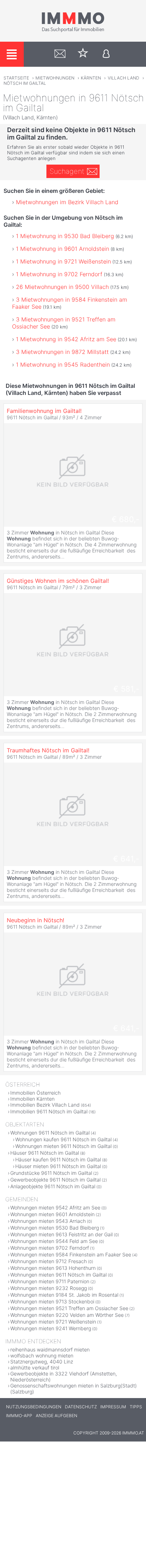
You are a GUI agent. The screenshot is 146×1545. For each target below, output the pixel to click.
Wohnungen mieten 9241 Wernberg (50, 1328)
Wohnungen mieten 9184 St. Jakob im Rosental (64, 1295)
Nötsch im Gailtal (25, 83)
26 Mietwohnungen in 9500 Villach (62, 286)
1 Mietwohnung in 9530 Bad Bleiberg (65, 235)
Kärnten (91, 78)
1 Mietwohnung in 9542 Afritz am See (66, 339)
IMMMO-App (19, 1415)
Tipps (136, 1406)
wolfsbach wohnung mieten (41, 1355)
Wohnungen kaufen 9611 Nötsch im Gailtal (63, 1139)
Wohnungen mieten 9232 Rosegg (48, 1288)
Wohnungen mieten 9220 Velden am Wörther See (67, 1315)
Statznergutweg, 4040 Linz (41, 1361)
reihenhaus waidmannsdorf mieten (50, 1349)
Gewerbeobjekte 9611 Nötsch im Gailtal (55, 1180)
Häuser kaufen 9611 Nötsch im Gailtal (58, 1159)
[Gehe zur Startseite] (73, 31)
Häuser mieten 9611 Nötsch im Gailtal (58, 1166)
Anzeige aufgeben (56, 1415)
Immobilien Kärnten (32, 1099)
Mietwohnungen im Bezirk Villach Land (67, 202)
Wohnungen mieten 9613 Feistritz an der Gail (61, 1234)
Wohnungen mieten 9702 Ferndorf (49, 1248)
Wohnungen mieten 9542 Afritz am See (55, 1207)
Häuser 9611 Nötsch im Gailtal (44, 1153)
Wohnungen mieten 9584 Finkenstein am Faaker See (70, 1254)
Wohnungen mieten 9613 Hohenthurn (53, 1268)
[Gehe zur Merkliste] (83, 54)
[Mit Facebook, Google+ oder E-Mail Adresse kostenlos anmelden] (106, 54)
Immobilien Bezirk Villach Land (45, 1105)
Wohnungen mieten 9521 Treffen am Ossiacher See (69, 1308)
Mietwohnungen (54, 78)
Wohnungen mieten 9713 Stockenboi (52, 1301)
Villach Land (123, 78)
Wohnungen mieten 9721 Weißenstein (53, 1322)
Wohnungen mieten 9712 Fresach (48, 1261)
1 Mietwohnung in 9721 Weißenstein (63, 261)
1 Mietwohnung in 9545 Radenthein (63, 364)
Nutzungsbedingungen (33, 1406)
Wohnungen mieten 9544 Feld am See (54, 1241)
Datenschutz (81, 1406)
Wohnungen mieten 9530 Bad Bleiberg (54, 1228)
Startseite (16, 78)
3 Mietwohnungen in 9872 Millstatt (62, 351)
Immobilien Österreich (35, 1093)
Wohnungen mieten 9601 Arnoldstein (52, 1214)
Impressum (113, 1406)
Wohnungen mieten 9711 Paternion (49, 1281)
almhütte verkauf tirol (34, 1368)
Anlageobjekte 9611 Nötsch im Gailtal (52, 1186)
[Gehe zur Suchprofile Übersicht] (60, 54)
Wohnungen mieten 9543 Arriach (48, 1221)
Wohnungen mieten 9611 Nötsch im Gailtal (63, 1146)
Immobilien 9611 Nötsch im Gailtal (49, 1111)
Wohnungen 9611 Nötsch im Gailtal (50, 1133)
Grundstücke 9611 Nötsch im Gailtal (51, 1173)
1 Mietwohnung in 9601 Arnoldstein (62, 248)
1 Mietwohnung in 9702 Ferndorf (59, 274)
